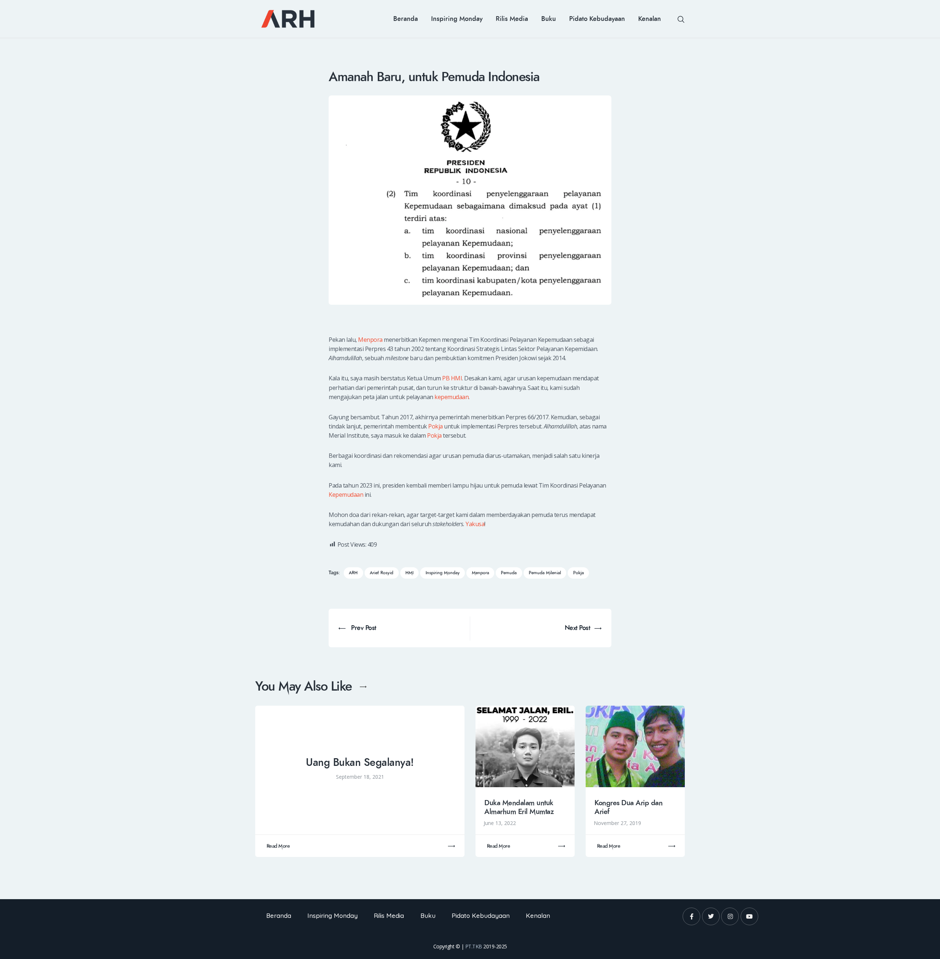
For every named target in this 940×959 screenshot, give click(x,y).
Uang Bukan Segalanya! (360, 762)
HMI (409, 573)
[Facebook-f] (691, 916)
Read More (278, 846)
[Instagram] (730, 916)
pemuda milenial (545, 573)
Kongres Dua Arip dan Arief (628, 807)
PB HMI (452, 378)
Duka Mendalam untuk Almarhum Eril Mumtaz (519, 807)
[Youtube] (749, 916)
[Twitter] (711, 916)
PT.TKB (473, 946)
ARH (353, 573)
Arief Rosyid (381, 573)
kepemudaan (451, 397)
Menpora (370, 340)
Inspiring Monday (443, 573)
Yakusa (475, 524)
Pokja (435, 426)
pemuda (509, 573)
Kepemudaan (346, 495)
